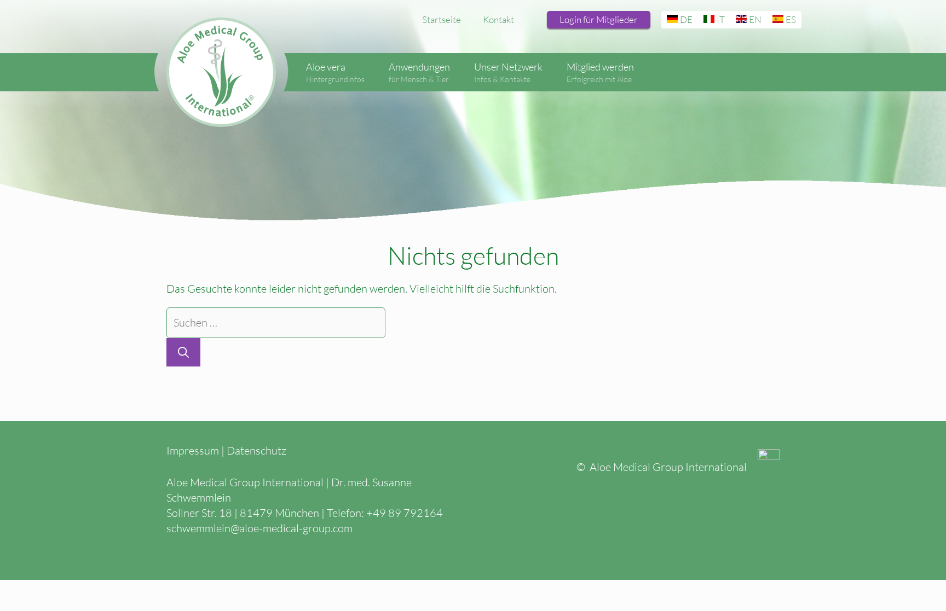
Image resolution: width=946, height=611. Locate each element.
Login (598, 19)
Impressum (192, 450)
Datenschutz (256, 450)
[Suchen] (183, 352)
